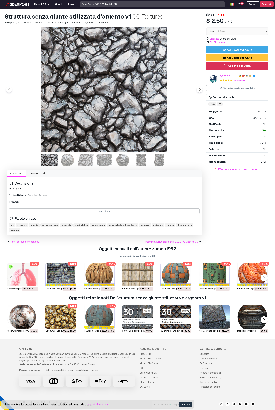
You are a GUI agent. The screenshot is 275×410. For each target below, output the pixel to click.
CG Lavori (145, 386)
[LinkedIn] (246, 404)
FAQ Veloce (206, 363)
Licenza (204, 368)
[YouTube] (253, 404)
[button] (264, 278)
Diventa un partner (149, 377)
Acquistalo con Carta (239, 49)
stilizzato (22, 225)
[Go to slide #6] (141, 160)
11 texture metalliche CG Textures (22, 331)
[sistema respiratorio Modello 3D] (22, 274)
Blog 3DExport (147, 382)
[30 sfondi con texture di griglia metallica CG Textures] (175, 317)
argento (34, 225)
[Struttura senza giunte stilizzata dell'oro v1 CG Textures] (60, 317)
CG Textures (146, 368)
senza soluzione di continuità (123, 225)
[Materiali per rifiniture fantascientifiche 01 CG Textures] (252, 317)
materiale (158, 225)
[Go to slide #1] (49, 160)
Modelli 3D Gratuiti (149, 363)
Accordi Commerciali (210, 372)
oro (12, 225)
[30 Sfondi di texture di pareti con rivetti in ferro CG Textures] (137, 317)
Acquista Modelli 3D (153, 349)
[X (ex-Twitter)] (227, 404)
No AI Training (217, 42)
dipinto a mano (185, 225)
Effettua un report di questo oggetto (239, 169)
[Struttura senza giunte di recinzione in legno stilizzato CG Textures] (137, 274)
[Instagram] (221, 404)
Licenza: (214, 38)
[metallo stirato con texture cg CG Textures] (214, 317)
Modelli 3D (145, 353)
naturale (15, 230)
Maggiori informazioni (96, 404)
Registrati (267, 4)
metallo (170, 225)
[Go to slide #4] (104, 160)
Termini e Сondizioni (210, 382)
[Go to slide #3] (86, 160)
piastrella (66, 225)
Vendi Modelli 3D (148, 372)
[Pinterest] (234, 404)
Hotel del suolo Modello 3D (25, 241)
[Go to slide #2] (67, 160)
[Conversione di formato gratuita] (219, 104)
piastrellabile (81, 225)
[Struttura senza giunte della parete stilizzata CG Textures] (60, 274)
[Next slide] (200, 90)
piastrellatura (98, 225)
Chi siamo (26, 349)
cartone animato (50, 225)
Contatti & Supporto (213, 349)
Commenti (33, 173)
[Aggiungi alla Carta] (28, 282)
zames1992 (229, 76)
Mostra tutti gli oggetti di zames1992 (137, 256)
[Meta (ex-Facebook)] (240, 404)
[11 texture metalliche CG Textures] (22, 317)
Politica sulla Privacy (210, 377)
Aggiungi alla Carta (239, 65)
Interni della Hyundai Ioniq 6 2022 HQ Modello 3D (171, 241)
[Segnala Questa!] (34, 282)
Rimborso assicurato (210, 386)
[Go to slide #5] (122, 160)
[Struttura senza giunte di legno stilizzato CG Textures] (99, 274)
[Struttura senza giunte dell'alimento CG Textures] (252, 274)
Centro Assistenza (209, 358)
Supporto (204, 353)
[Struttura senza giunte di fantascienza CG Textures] (175, 274)
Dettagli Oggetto (16, 173)
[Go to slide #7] (159, 160)
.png (212, 104)
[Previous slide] (9, 90)
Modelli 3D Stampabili (151, 358)
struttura (145, 225)
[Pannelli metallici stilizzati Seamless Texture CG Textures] (99, 317)
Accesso (253, 4)
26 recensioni (239, 80)
